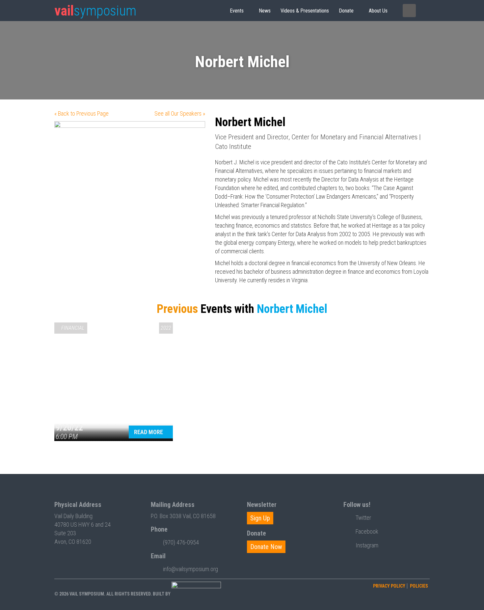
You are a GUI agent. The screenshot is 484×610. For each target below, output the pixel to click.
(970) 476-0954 (181, 542)
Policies (419, 586)
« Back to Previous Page (81, 113)
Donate (346, 11)
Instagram (367, 545)
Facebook (367, 531)
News (265, 11)
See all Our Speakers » (179, 113)
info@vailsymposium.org (190, 569)
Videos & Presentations (305, 11)
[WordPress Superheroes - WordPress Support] (196, 593)
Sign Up (260, 518)
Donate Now (266, 547)
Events (237, 11)
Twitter (363, 517)
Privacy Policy (389, 586)
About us (378, 11)
